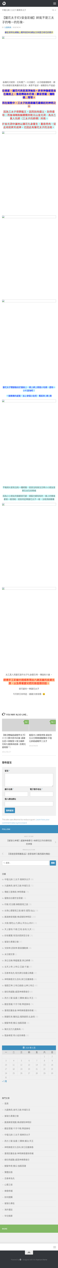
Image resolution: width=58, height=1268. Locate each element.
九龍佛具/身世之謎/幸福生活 (17, 885)
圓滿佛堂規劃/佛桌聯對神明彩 (17, 917)
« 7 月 (4, 1081)
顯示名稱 (9, 789)
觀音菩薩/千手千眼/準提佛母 (17, 1004)
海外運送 (8, 1209)
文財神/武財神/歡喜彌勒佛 (16, 948)
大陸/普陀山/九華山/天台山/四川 (18, 923)
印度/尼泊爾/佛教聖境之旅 (16, 904)
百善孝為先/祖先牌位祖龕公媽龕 (18, 973)
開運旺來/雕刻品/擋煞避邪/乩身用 (19, 1016)
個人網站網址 (10, 799)
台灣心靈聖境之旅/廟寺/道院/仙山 (19, 910)
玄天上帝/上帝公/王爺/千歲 (16, 966)
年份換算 (8, 1216)
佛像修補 (8, 1191)
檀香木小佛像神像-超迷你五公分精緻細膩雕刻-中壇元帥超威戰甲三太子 (40, 738)
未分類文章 (9, 954)
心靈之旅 (8, 1184)
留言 (7, 771)
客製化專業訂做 (11, 941)
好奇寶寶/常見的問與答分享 (16, 935)
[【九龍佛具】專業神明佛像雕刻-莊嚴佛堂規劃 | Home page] (5, 3)
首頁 (6, 1103)
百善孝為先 (9, 1178)
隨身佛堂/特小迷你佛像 (14, 1035)
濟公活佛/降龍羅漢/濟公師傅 (17, 960)
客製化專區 (9, 1203)
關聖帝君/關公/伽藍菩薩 (15, 1023)
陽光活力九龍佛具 (12, 1029)
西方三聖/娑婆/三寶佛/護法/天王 (18, 998)
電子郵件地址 (36, 789)
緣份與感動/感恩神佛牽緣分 (16, 991)
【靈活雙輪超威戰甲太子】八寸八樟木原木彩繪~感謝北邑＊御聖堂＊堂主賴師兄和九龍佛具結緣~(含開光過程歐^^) (14, 741)
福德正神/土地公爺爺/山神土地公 (19, 985)
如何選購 (8, 1197)
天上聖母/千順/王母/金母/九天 (17, 929)
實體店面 (8, 1172)
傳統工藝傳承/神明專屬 (14, 892)
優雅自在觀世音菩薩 (13, 898)
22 (54, 722)
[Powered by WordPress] (20, 1260)
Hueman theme (41, 1260)
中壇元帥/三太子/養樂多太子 (14, 10)
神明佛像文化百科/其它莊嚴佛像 (18, 979)
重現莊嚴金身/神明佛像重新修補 (18, 1010)
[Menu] (54, 3)
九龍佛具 (7, 27)
